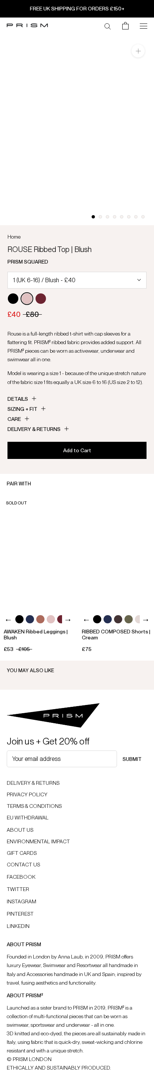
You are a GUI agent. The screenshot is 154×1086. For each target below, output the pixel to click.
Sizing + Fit (22, 409)
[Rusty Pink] (40, 619)
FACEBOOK (21, 877)
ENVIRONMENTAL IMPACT (38, 841)
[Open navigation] (143, 25)
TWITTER (18, 889)
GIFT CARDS (22, 853)
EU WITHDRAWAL (28, 818)
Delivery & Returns (34, 429)
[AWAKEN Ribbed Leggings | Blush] (38, 552)
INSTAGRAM (21, 901)
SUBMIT (132, 759)
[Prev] (8, 620)
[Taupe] (139, 619)
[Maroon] (40, 298)
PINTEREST (20, 914)
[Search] (107, 25)
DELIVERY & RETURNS (33, 783)
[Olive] (128, 619)
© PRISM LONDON (29, 1059)
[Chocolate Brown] (118, 619)
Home (14, 237)
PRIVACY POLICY (27, 794)
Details (17, 399)
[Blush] (27, 298)
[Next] (67, 620)
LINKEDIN (18, 926)
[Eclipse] (30, 619)
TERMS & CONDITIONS (34, 806)
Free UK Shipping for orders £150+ (77, 9)
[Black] (13, 298)
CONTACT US (23, 865)
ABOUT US (20, 830)
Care (14, 419)
